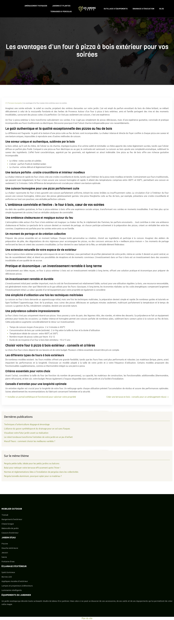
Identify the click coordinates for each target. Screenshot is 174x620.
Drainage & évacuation (143, 9)
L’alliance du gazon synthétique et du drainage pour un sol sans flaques (37, 428)
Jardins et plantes (61, 6)
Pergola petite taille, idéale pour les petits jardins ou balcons (31, 463)
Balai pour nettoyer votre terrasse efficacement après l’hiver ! (32, 468)
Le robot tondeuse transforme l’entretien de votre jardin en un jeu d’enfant (38, 437)
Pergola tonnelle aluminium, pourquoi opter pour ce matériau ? (33, 476)
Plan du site (87, 618)
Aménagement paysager (36, 6)
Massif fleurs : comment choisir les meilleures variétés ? (29, 441)
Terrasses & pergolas (61, 11)
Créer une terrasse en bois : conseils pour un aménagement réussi (136, 397)
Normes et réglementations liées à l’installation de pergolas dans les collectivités (41, 472)
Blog (161, 9)
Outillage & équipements (116, 9)
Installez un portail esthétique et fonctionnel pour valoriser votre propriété (42, 397)
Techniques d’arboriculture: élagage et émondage (27, 424)
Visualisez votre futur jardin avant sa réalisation (26, 433)
